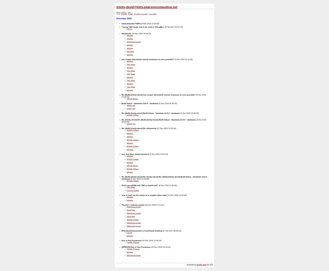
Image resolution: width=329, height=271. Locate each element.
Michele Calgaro (133, 115)
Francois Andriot (133, 191)
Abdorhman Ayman (134, 42)
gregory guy (131, 105)
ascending (144, 14)
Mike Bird (130, 52)
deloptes (130, 35)
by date (130, 14)
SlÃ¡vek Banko (132, 99)
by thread (124, 14)
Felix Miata (131, 65)
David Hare (131, 210)
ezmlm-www (201, 265)
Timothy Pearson (133, 243)
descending (152, 14)
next (129, 12)
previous (123, 12)
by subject (137, 14)
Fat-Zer (129, 29)
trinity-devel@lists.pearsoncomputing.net (146, 7)
